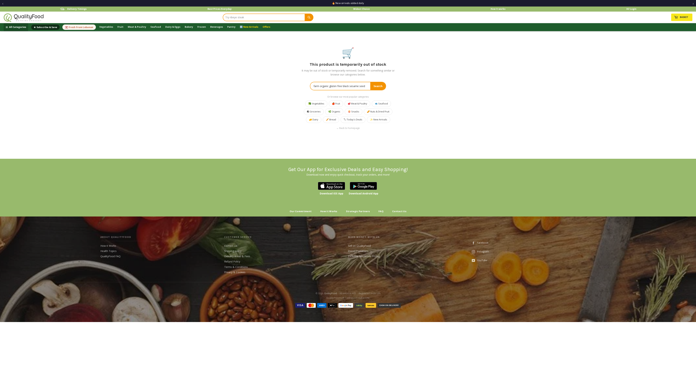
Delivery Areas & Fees (237, 256)
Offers (266, 26)
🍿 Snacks (353, 111)
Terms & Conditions (236, 267)
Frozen (201, 26)
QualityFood (330, 293)
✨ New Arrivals (378, 119)
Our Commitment (301, 211)
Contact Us (399, 211)
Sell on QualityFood (359, 245)
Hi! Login (631, 8)
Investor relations (358, 251)
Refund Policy (232, 261)
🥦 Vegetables (316, 103)
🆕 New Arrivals (249, 26)
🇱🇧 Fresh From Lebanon (79, 27)
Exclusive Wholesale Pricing (364, 256)
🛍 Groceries (314, 111)
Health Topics (108, 251)
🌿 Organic (334, 111)
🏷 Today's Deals (353, 119)
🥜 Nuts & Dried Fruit (378, 111)
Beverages (216, 26)
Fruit (120, 26)
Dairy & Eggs (172, 26)
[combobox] (264, 17)
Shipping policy (232, 251)
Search (378, 86)
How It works (498, 8)
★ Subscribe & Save (45, 27)
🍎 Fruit (336, 103)
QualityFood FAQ (110, 256)
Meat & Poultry (137, 26)
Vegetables (106, 26)
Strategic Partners (358, 211)
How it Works (328, 211)
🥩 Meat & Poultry (357, 103)
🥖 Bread (331, 119)
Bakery (189, 26)
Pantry (231, 26)
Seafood (155, 26)
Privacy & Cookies (234, 272)
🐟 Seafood (381, 103)
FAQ (381, 211)
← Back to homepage (348, 128)
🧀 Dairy (313, 119)
